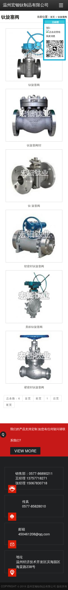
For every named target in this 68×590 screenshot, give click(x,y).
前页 (39, 398)
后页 (56, 398)
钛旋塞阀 (62, 16)
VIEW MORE (25, 450)
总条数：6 (13, 398)
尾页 (9, 405)
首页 (52, 16)
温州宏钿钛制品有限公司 (26, 5)
